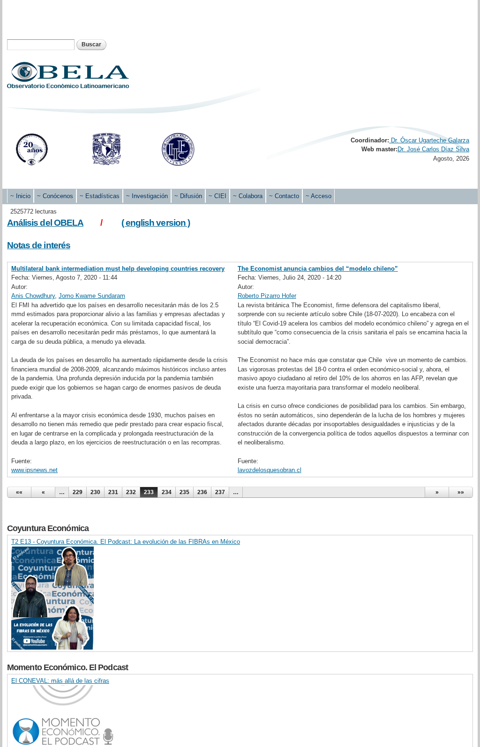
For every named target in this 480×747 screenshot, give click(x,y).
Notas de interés (38, 245)
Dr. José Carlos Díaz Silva (433, 149)
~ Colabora (247, 196)
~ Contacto (284, 196)
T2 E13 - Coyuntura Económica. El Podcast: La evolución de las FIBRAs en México (125, 541)
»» (461, 492)
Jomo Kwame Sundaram (92, 295)
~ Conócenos (55, 196)
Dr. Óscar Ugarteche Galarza (429, 140)
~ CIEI (217, 196)
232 (131, 492)
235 (184, 492)
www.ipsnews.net (34, 469)
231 (113, 492)
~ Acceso (318, 196)
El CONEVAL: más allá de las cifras (60, 680)
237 (220, 492)
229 (77, 492)
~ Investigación (147, 196)
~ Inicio (20, 196)
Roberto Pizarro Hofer (267, 295)
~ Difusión (188, 196)
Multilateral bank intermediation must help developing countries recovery (118, 268)
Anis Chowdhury (33, 295)
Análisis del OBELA (45, 223)
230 (95, 492)
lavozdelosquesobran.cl (269, 469)
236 (202, 492)
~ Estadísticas (100, 196)
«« (19, 492)
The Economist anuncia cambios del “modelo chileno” (318, 268)
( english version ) (155, 223)
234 (167, 492)
